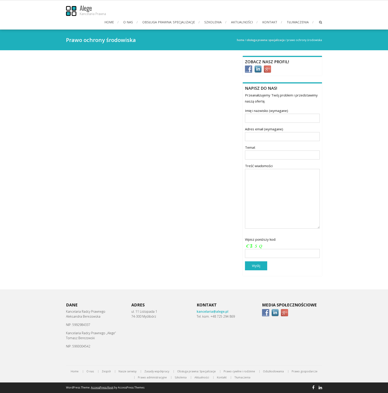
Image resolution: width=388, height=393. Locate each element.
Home (109, 22)
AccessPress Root (102, 387)
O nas (128, 22)
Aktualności (242, 22)
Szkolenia (213, 22)
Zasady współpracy (156, 371)
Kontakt (269, 22)
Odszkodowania (273, 371)
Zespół (106, 371)
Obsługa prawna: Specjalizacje (168, 22)
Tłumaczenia (298, 22)
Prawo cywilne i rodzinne (239, 371)
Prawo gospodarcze (304, 371)
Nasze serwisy (128, 371)
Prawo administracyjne (152, 377)
